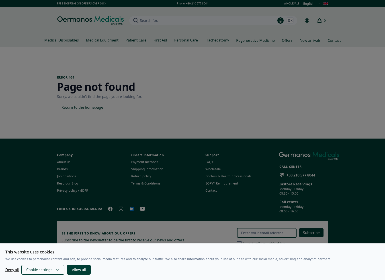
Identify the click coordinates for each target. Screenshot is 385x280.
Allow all (79, 269)
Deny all (12, 269)
